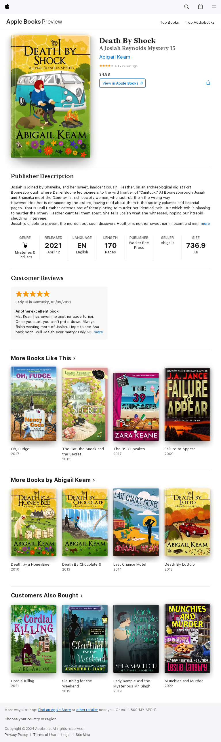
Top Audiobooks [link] (200, 22)
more (205, 223)
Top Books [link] (169, 22)
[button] (186, 7)
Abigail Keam (114, 57)
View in (120, 83)
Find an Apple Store (54, 710)
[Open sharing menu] (208, 83)
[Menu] (214, 7)
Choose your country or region (30, 719)
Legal (66, 735)
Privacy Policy (16, 735)
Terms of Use (44, 735)
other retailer (87, 710)
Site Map (83, 735)
